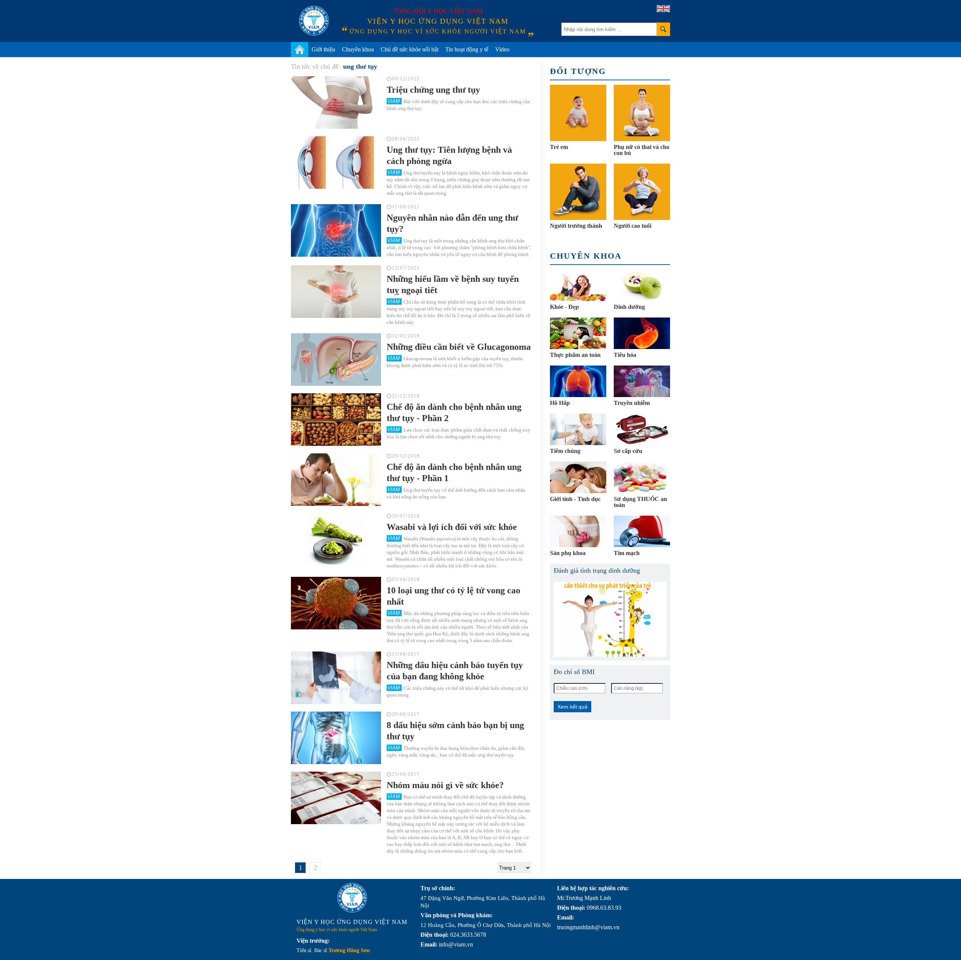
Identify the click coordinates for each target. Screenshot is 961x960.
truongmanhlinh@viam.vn (588, 927)
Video (502, 49)
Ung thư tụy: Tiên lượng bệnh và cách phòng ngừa (449, 155)
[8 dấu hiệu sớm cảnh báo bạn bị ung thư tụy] (336, 738)
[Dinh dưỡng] (642, 285)
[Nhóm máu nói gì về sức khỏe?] (336, 798)
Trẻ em (559, 147)
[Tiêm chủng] (578, 429)
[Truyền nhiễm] (642, 381)
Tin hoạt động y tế (466, 49)
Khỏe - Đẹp (564, 307)
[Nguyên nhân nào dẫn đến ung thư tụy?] (336, 230)
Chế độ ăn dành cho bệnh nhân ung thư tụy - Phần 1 (454, 472)
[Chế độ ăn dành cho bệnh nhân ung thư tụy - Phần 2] (336, 419)
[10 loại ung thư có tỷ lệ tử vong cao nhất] (336, 603)
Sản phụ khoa (568, 553)
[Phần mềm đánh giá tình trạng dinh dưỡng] (610, 619)
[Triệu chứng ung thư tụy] (336, 102)
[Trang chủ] (299, 49)
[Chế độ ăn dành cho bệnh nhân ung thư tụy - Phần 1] (336, 479)
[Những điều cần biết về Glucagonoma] (336, 359)
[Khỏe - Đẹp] (578, 285)
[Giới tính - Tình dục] (578, 477)
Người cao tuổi (632, 226)
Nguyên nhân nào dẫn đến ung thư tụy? (452, 223)
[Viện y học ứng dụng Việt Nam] (352, 898)
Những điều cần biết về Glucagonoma (459, 347)
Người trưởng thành (576, 226)
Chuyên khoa (358, 49)
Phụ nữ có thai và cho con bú (641, 150)
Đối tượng (578, 71)
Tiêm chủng (565, 451)
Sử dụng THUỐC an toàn (640, 502)
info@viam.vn (456, 944)
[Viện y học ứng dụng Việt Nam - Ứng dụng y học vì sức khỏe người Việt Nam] (314, 21)
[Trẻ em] (578, 113)
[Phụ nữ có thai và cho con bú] (642, 113)
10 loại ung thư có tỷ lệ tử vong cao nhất (453, 595)
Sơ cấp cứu (628, 451)
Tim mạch (627, 553)
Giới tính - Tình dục (575, 499)
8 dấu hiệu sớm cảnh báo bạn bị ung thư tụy (455, 730)
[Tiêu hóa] (642, 333)
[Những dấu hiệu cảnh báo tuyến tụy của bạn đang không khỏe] (336, 678)
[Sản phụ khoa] (578, 531)
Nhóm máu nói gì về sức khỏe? (445, 785)
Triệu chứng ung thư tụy (433, 90)
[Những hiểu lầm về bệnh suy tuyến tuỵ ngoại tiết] (336, 291)
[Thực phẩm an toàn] (578, 333)
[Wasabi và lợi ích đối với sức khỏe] (336, 539)
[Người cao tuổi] (642, 192)
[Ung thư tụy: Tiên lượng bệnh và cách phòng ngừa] (336, 162)
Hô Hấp (560, 403)
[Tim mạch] (642, 531)
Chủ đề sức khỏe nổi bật (409, 49)
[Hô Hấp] (578, 381)
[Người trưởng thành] (578, 192)
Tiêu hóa (625, 355)
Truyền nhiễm (632, 403)
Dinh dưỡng (629, 307)
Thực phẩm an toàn (575, 355)
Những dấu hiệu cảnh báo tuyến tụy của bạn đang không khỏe (455, 670)
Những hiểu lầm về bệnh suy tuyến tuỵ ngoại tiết (453, 284)
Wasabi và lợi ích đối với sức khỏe (452, 527)
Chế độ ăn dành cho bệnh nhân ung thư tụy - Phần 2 (454, 412)
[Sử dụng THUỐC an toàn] (642, 477)
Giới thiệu (323, 49)
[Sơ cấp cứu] (642, 429)
